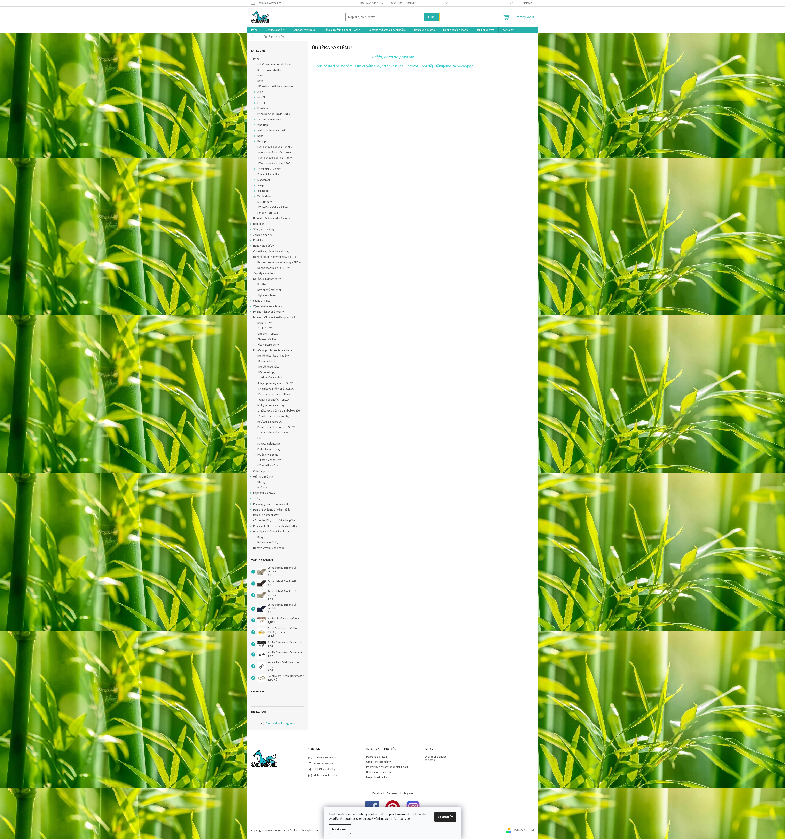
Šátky (256, 499)
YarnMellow (264, 196)
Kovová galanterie (268, 444)
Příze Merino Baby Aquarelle (275, 86)
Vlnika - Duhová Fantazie (271, 131)
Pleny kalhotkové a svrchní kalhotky (275, 526)
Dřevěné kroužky (268, 367)
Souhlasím (445, 817)
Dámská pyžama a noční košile (271, 510)
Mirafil (261, 98)
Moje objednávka (376, 777)
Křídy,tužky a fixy (267, 466)
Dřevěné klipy (266, 372)
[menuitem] (254, 30)
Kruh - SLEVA (264, 323)
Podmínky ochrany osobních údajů (387, 767)
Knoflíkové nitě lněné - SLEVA (276, 389)
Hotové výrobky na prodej (269, 548)
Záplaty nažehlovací (265, 273)
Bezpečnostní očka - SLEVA (273, 268)
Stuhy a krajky (261, 301)
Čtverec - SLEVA (267, 339)
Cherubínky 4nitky (268, 174)
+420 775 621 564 (324, 763)
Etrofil (261, 103)
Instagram (406, 793)
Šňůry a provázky (263, 229)
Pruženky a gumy (267, 455)
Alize (260, 92)
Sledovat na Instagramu (280, 723)
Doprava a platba (371, 3)
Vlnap (260, 186)
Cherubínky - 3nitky (269, 169)
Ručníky (262, 488)
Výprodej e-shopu (436, 757)
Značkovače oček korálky (274, 416)
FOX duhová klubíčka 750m (274, 152)
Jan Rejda (263, 191)
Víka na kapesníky (268, 345)
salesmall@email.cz (326, 758)
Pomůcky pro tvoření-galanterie (272, 350)
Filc (259, 438)
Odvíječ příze (261, 471)
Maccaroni (263, 180)
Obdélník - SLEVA (267, 334)
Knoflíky (258, 240)
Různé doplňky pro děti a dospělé (274, 521)
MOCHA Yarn (264, 202)
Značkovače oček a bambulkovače (278, 411)
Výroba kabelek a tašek (267, 306)
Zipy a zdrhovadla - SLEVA (273, 433)
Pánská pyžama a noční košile (271, 504)
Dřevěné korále (267, 361)
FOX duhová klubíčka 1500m (275, 163)
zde (407, 818)
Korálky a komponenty (267, 279)
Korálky (262, 284)
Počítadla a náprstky (269, 422)
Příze (256, 59)
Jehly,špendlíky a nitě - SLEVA (275, 383)
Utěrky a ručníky (263, 477)
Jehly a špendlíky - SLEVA (273, 400)
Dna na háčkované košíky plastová (274, 317)
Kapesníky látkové (264, 493)
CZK (511, 3)
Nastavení (339, 829)
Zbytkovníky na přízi (269, 378)
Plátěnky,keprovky (269, 449)
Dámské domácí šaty (266, 515)
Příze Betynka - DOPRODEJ (273, 114)
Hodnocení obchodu (378, 772)
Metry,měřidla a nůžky (270, 405)
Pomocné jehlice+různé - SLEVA (276, 427)
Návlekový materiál (269, 290)
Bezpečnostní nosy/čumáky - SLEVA (279, 262)
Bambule (258, 224)
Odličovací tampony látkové (274, 65)
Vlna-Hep (262, 125)
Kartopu (262, 141)
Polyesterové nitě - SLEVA (274, 394)
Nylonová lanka (267, 295)
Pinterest (392, 793)
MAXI (260, 76)
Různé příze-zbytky (269, 70)
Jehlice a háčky (262, 235)
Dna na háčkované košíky (268, 312)
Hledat (431, 17)
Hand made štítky (264, 246)
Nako (260, 136)
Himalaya (262, 108)
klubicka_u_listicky (325, 776)
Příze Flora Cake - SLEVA (273, 207)
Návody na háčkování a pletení (271, 532)
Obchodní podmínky (403, 3)
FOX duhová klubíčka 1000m (275, 158)
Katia (260, 81)
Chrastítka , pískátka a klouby (271, 251)
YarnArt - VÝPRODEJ (269, 119)
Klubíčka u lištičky (324, 769)
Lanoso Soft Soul (267, 213)
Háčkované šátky (267, 542)
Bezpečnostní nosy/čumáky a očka (274, 257)
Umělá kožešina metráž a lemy (272, 218)
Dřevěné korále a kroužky (273, 356)
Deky (260, 537)
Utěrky (261, 482)
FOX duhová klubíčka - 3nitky (274, 147)
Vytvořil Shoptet (524, 831)
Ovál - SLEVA (264, 328)
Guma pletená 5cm (269, 460)
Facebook (378, 793)
